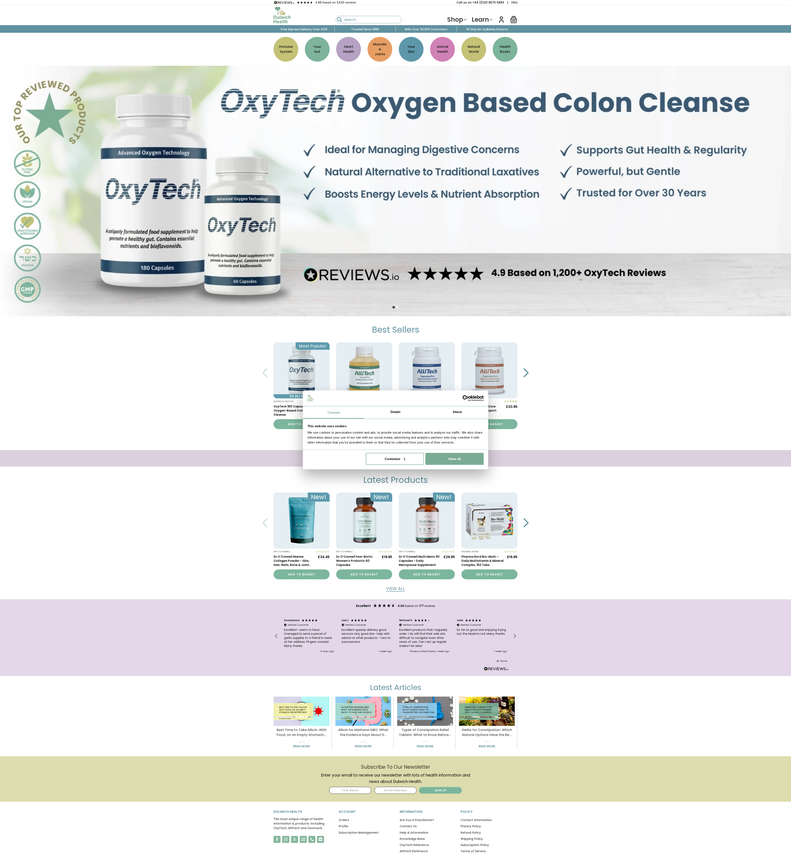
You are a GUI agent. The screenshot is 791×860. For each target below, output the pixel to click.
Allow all (454, 458)
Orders (344, 820)
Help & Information (414, 833)
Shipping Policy (472, 839)
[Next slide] (526, 373)
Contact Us (408, 826)
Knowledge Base (412, 839)
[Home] (282, 15)
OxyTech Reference (414, 845)
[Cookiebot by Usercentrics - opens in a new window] (466, 398)
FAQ (514, 2)
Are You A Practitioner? (417, 820)
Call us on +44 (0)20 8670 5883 (480, 2)
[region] (395, 636)
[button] (513, 19)
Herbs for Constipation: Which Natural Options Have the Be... (487, 732)
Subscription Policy (475, 845)
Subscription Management (358, 833)
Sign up (440, 790)
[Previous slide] (264, 373)
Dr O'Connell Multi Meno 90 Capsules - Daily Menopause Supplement (419, 561)
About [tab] (457, 412)
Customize (392, 458)
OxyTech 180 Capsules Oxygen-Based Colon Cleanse (290, 410)
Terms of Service (473, 851)
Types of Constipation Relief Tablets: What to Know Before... (425, 732)
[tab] (393, 307)
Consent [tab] (334, 412)
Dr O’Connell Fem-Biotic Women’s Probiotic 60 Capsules (354, 561)
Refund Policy (471, 833)
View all (395, 589)
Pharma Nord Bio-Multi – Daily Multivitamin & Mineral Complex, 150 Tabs (482, 561)
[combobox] (369, 19)
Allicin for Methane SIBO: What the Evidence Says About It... (363, 732)
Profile (343, 826)
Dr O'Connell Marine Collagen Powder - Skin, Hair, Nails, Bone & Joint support (291, 561)
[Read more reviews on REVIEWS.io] (496, 669)
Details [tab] (396, 412)
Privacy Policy (471, 826)
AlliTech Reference (414, 851)
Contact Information (476, 820)
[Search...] (339, 19)
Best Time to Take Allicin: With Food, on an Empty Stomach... (301, 732)
